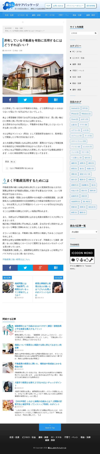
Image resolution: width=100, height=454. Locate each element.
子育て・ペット (63, 16)
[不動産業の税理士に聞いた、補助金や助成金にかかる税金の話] (8, 367)
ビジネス (87, 147)
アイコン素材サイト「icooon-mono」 (81, 267)
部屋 (74, 207)
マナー (85, 152)
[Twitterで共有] (25, 100)
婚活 (91, 163)
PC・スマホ (50, 15)
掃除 (74, 174)
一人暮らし (76, 158)
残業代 (74, 185)
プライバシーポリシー (74, 6)
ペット (74, 152)
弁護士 (90, 169)
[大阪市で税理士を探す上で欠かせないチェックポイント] (8, 386)
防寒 (82, 207)
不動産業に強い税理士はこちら (16, 259)
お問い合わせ (58, 6)
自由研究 (75, 201)
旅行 (74, 180)
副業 (82, 163)
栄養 (91, 180)
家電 (74, 169)
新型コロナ (85, 174)
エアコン (75, 130)
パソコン (75, 147)
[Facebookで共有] (10, 100)
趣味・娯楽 (36, 15)
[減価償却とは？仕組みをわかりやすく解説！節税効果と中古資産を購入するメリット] (8, 329)
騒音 (82, 212)
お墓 (74, 125)
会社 (87, 158)
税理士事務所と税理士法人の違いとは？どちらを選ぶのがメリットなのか (43, 289)
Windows (86, 114)
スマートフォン (78, 141)
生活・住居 (9, 15)
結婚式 (74, 196)
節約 (92, 190)
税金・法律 (77, 15)
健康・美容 (90, 15)
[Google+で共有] (40, 100)
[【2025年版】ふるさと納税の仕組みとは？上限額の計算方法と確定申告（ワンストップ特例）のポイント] (8, 405)
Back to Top (50, 428)
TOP (48, 6)
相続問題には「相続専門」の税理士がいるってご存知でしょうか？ (21, 289)
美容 (84, 196)
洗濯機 (85, 185)
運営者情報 (90, 6)
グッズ (88, 136)
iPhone (75, 114)
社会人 (74, 190)
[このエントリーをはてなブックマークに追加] (55, 100)
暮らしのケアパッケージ (57, 448)
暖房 (82, 180)
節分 (84, 190)
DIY (85, 108)
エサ (86, 130)
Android (75, 108)
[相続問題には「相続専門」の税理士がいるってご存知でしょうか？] (8, 287)
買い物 (86, 201)
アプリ (83, 125)
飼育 (74, 212)
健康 (74, 163)
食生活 (91, 207)
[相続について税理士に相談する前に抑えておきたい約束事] (8, 348)
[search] (95, 33)
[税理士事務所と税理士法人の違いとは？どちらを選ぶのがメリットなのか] (57, 287)
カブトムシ (76, 136)
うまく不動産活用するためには (19, 168)
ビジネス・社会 (23, 16)
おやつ (84, 119)
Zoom (74, 119)
